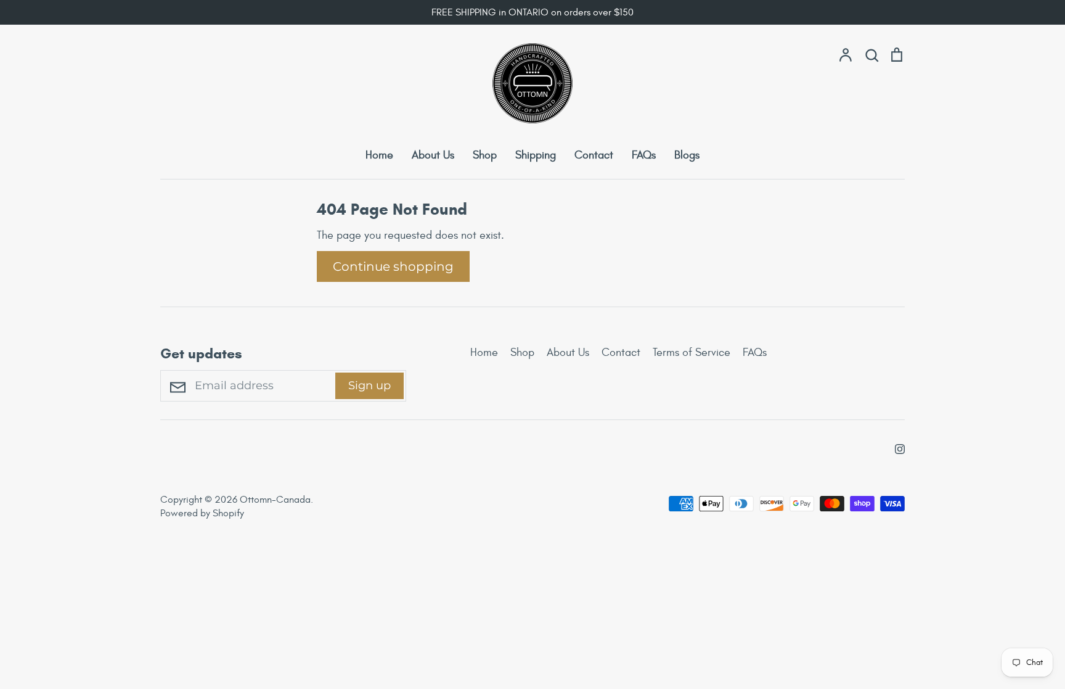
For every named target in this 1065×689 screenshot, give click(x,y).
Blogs (687, 155)
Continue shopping (393, 266)
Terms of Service (691, 352)
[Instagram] (895, 446)
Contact (593, 155)
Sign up (369, 385)
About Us (433, 155)
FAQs (644, 155)
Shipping (535, 155)
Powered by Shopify (202, 513)
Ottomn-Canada (275, 499)
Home (379, 155)
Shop (485, 155)
